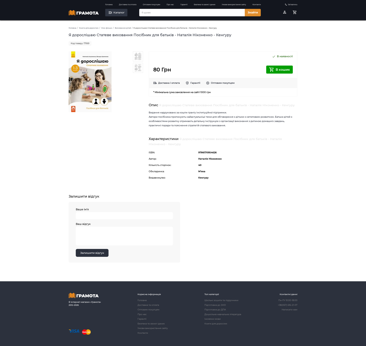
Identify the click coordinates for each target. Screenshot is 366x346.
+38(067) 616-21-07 (287, 305)
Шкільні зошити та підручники (221, 300)
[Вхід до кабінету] (284, 13)
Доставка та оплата (127, 4)
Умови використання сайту (234, 4)
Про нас (170, 4)
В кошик (283, 70)
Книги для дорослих (89, 28)
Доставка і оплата (169, 83)
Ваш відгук (83, 224)
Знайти (253, 12)
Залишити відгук (92, 253)
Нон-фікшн (106, 28)
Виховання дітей (123, 28)
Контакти (256, 4)
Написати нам (289, 309)
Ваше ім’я (82, 209)
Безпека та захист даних (204, 4)
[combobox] (192, 12)
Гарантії (183, 4)
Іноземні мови (212, 319)
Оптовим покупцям (151, 4)
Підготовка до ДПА (215, 309)
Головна (109, 4)
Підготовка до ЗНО (215, 305)
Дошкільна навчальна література (222, 314)
